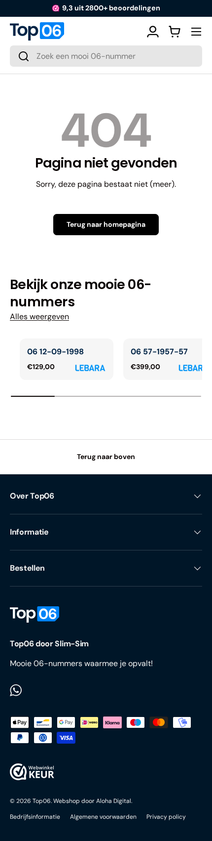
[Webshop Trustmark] (32, 771)
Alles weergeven (39, 316)
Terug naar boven (106, 456)
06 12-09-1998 (55, 351)
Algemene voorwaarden (103, 817)
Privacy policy (166, 817)
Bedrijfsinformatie (35, 817)
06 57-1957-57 (159, 351)
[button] (174, 31)
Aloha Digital (113, 801)
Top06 (42, 801)
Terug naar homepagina (106, 224)
